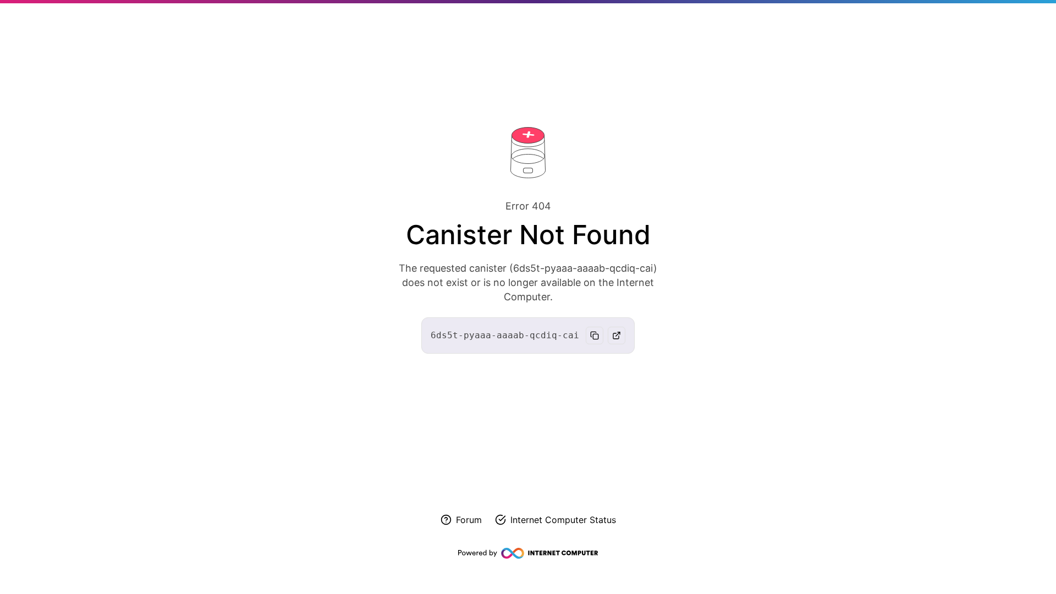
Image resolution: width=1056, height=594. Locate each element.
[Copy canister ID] (594, 335)
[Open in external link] (616, 335)
